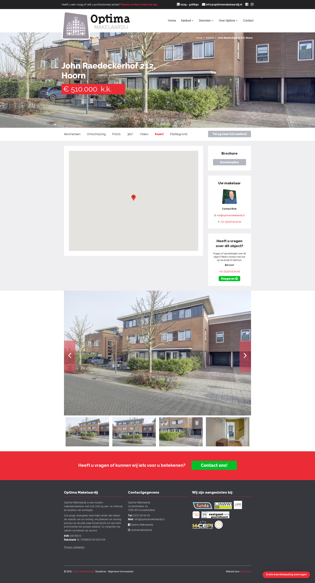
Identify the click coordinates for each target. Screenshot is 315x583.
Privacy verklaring (74, 547)
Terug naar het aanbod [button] (229, 134)
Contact (248, 20)
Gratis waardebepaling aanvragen (286, 574)
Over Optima (227, 20)
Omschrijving (96, 134)
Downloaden (229, 162)
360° (130, 134)
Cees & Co (246, 571)
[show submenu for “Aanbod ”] (193, 21)
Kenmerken (72, 134)
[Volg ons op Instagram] (252, 4)
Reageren (228, 278)
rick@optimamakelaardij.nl (231, 215)
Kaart (159, 134)
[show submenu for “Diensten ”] (213, 21)
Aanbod (186, 20)
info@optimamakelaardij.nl (223, 4)
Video (144, 134)
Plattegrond (178, 134)
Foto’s (116, 134)
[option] (157, 353)
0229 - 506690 (189, 4)
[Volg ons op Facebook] (246, 4)
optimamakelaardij (141, 530)
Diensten (205, 20)
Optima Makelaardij (141, 524)
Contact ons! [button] (214, 465)
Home (172, 20)
